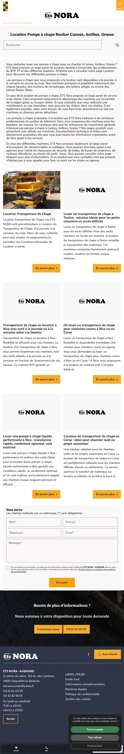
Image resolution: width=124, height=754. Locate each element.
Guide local (72, 679)
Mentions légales (76, 689)
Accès (11, 719)
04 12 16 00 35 (76, 629)
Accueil (6, 23)
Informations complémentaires (85, 684)
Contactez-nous (48, 629)
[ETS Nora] (62, 15)
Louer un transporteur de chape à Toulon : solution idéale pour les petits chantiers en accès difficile (92, 217)
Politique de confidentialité (82, 694)
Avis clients (109, 654)
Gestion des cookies (78, 699)
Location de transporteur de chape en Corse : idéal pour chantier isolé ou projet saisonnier (91, 439)
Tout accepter (95, 729)
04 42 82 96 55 (13, 696)
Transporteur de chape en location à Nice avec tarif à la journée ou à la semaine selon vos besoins (30, 328)
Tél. (46, 749)
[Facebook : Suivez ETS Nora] (88, 654)
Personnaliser (95, 745)
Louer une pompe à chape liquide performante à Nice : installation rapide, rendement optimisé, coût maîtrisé (27, 441)
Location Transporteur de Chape (27, 214)
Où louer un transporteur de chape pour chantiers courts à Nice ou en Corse (89, 328)
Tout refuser (95, 737)
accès (16, 749)
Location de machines (21, 23)
